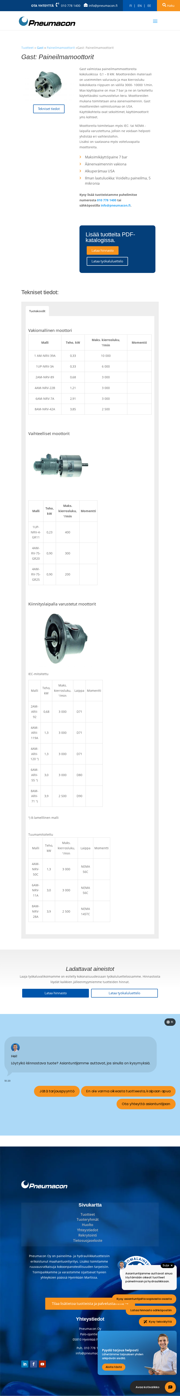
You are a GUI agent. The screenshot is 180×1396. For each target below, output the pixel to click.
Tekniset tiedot (49, 108)
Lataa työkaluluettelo (107, 261)
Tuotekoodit (37, 311)
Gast (40, 48)
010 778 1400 (70, 6)
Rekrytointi (87, 1235)
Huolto (87, 1224)
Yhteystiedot (87, 1230)
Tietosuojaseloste (87, 1240)
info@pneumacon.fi (103, 6)
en (140, 6)
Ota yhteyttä (42, 6)
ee (149, 6)
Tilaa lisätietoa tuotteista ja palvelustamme (88, 1303)
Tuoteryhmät (88, 1219)
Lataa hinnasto (103, 250)
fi (131, 6)
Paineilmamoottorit (61, 48)
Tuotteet (88, 1214)
